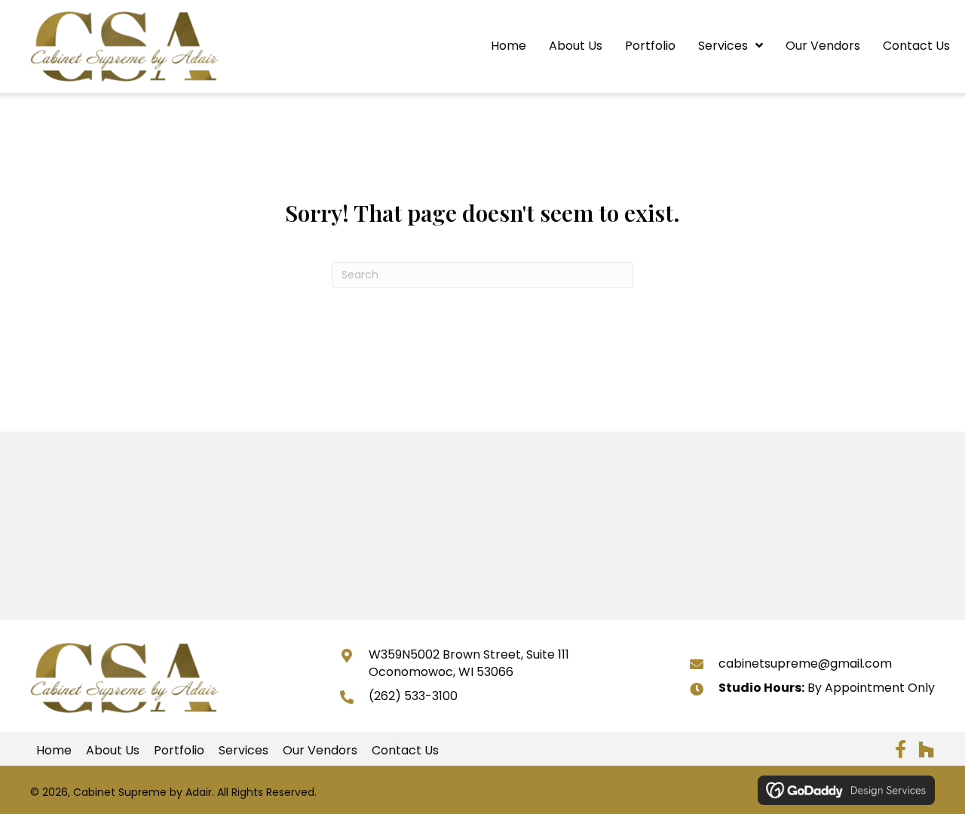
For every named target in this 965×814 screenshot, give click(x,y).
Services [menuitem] (243, 750)
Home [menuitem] (54, 750)
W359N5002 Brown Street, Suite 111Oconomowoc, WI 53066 (469, 663)
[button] (900, 749)
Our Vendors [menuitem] (320, 750)
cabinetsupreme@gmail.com (805, 663)
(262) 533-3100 (413, 696)
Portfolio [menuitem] (179, 750)
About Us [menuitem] (112, 750)
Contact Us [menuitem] (405, 750)
